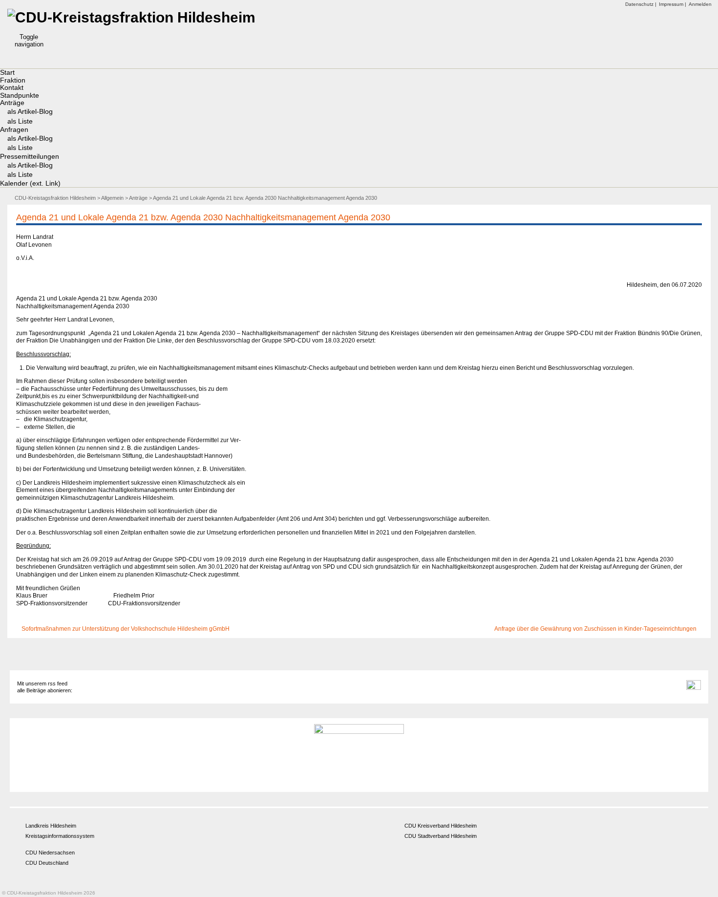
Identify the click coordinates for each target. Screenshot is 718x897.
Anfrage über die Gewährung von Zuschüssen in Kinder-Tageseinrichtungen (596, 628)
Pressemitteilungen (29, 156)
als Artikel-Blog (30, 111)
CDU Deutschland (46, 863)
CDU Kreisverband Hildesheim (440, 826)
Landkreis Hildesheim (50, 826)
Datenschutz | (640, 4)
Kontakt (11, 87)
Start (7, 72)
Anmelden (700, 4)
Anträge (12, 103)
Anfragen (14, 129)
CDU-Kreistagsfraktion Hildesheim (55, 198)
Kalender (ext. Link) (30, 183)
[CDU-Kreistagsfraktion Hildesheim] (131, 17)
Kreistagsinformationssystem (59, 836)
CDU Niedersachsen (50, 852)
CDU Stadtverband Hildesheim (440, 836)
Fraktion (12, 80)
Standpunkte (19, 95)
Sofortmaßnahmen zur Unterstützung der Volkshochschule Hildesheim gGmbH (125, 628)
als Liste (20, 121)
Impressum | (672, 4)
